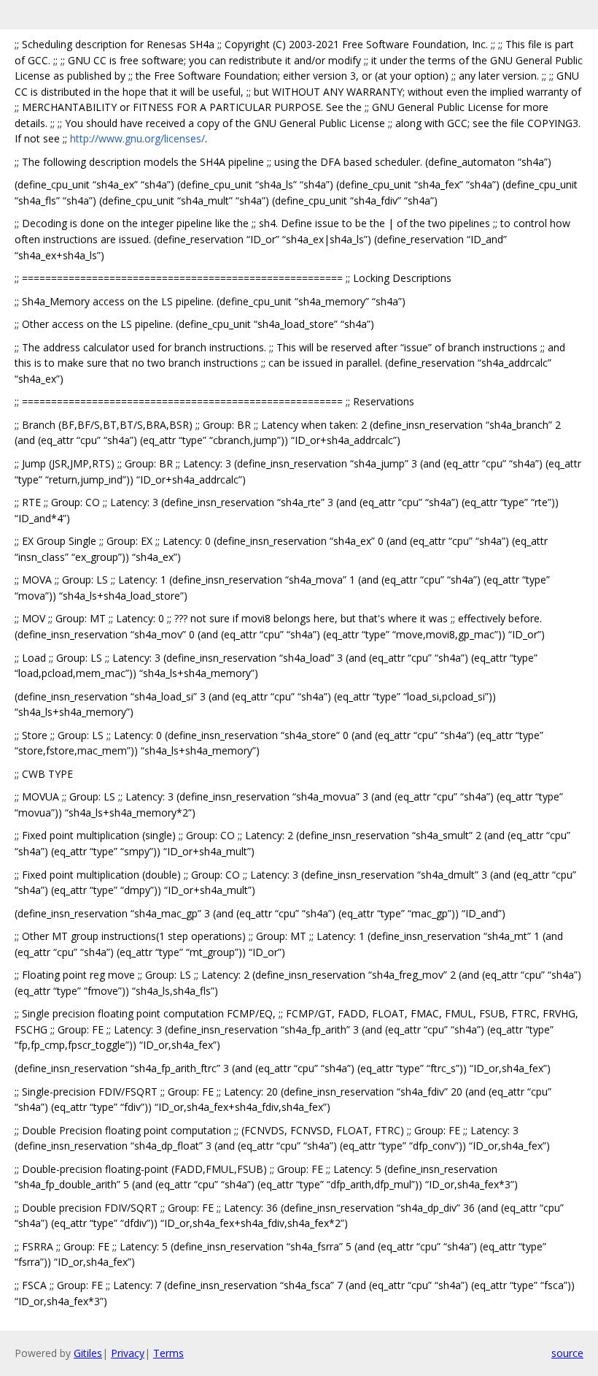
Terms (168, 1353)
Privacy (127, 1353)
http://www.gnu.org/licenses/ (137, 138)
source (567, 1353)
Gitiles (88, 1353)
